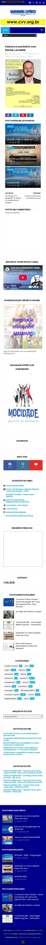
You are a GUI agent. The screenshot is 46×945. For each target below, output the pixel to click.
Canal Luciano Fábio (15, 485)
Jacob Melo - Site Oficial (17, 505)
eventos (8, 56)
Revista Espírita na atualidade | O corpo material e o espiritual (21, 744)
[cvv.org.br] (23, 24)
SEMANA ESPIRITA (10, 699)
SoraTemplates (18, 930)
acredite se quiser (11, 666)
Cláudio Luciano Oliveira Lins (29, 937)
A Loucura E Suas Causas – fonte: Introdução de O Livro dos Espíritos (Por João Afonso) (28, 603)
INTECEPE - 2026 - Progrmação (20, 139)
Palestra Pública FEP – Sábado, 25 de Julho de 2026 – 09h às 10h (22, 791)
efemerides (9, 674)
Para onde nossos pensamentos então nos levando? (26, 646)
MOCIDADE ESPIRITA (28, 690)
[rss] (40, 2)
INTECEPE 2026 (13, 183)
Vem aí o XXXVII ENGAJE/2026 (27, 837)
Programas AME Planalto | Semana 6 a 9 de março (22, 739)
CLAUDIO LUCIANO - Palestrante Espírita (20, 495)
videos (26, 699)
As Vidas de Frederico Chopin (28, 611)
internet (8, 686)
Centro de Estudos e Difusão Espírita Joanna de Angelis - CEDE (22, 490)
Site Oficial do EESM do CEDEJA (19, 516)
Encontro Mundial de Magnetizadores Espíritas (17, 501)
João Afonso (11, 509)
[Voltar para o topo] (23, 942)
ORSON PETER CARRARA (16, 512)
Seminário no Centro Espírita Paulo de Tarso (22, 160)
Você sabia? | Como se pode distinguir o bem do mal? (21, 734)
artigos (10, 126)
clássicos (21, 670)
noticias (30, 56)
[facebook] (33, 2)
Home (5, 30)
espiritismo (35, 54)
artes (26, 666)
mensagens (9, 690)
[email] (29, 2)
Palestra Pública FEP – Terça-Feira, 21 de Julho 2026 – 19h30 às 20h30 (21, 786)
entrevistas (9, 678)
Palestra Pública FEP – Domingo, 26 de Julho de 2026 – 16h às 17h (23, 776)
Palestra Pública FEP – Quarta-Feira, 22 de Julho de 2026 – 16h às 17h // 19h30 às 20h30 (22, 781)
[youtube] (43, 2)
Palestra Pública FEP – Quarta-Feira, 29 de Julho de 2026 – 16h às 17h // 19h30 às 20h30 (22, 772)
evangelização (10, 682)
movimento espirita (19, 56)
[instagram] (36, 2)
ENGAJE (23, 674)
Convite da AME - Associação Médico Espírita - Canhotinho (28, 623)
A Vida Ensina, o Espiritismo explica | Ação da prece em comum (21, 753)
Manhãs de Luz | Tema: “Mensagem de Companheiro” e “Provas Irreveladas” (20, 749)
